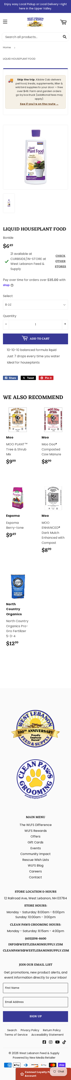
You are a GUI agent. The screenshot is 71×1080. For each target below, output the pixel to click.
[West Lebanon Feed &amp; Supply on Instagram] (50, 1042)
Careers (35, 871)
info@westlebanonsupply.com (35, 944)
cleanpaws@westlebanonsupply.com (36, 950)
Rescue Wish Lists (35, 860)
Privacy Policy (30, 1030)
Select (8, 296)
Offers (35, 836)
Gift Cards (35, 842)
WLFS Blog (35, 865)
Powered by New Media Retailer (34, 1058)
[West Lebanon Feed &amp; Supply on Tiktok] (64, 1042)
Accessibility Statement (47, 1035)
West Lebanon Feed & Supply (39, 1053)
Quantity (9, 316)
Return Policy (52, 1030)
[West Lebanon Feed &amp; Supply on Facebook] (44, 1042)
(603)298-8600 (35, 938)
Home (7, 47)
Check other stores (60, 261)
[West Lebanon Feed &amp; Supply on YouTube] (57, 1042)
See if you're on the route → (39, 104)
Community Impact (35, 854)
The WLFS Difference (36, 825)
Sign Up (36, 1016)
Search (12, 1030)
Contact (35, 877)
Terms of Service (16, 1035)
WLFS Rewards (35, 830)
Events (35, 848)
